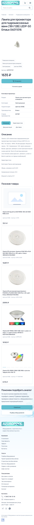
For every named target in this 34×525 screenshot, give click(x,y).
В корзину (18, 81)
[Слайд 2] (8, 356)
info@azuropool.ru (9, 499)
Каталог (11, 14)
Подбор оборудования (17, 413)
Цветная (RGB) (18, 66)
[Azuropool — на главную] (10, 3)
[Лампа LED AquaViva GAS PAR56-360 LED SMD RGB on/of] (17, 206)
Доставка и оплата (7, 476)
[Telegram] (2, 508)
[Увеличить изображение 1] (17, 44)
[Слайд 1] (4, 356)
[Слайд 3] (13, 356)
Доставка (19, 127)
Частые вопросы (6, 481)
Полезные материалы (7, 486)
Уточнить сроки (17, 86)
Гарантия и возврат (7, 479)
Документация (7, 127)
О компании (5, 438)
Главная (3, 14)
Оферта (3, 443)
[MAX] (9, 508)
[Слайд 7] (29, 356)
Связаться (17, 407)
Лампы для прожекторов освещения (11, 63)
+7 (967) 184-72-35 (9, 496)
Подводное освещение (23, 14)
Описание (6, 123)
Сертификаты (5, 441)
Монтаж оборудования (8, 464)
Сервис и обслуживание (8, 466)
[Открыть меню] (30, 3)
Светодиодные (6, 66)
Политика (4, 446)
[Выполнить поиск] (29, 7)
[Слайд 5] (21, 356)
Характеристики (18, 123)
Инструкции (5, 484)
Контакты (4, 448)
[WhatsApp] (6, 508)
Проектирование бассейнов (9, 459)
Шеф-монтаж (5, 469)
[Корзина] (25, 3)
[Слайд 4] (17, 356)
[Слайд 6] (25, 356)
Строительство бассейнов (9, 461)
